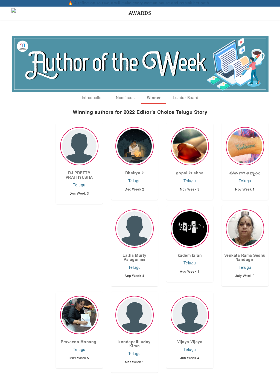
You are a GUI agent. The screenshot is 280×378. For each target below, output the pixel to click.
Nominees (125, 97)
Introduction (93, 97)
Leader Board (185, 97)
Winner (154, 97)
